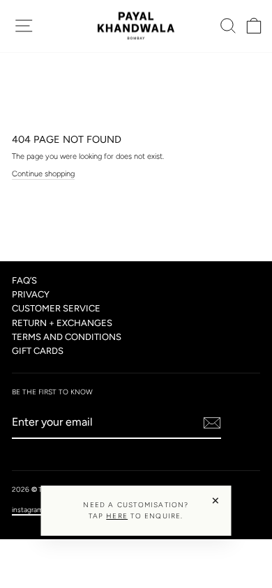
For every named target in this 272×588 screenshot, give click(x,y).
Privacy (31, 294)
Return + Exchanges (62, 323)
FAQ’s (24, 280)
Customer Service (56, 308)
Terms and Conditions (66, 337)
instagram (27, 509)
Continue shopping (43, 173)
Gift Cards (37, 351)
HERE (117, 515)
